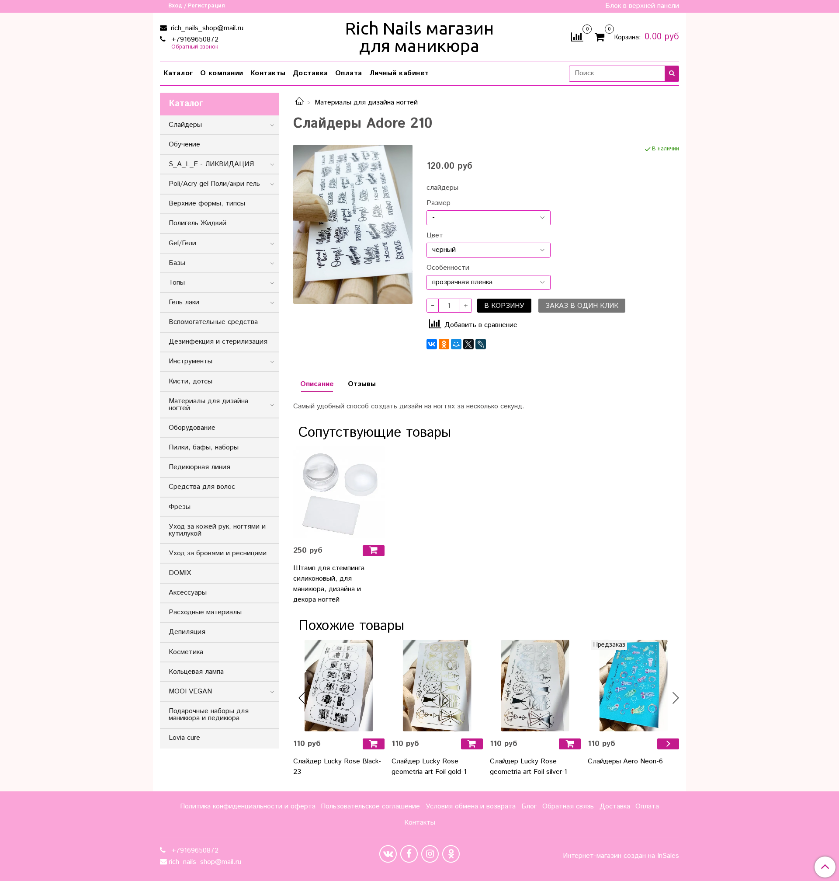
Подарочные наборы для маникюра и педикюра (209, 714)
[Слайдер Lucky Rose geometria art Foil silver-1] (535, 685)
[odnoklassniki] (451, 854)
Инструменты (190, 361)
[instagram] (430, 854)
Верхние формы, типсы (207, 203)
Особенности (447, 268)
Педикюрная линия (199, 467)
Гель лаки (184, 302)
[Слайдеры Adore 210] (353, 224)
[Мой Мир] (456, 344)
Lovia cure (184, 738)
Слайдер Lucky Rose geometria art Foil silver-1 (528, 766)
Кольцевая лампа (196, 672)
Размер (438, 203)
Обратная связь (568, 806)
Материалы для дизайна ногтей (366, 103)
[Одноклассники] (444, 344)
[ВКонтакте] (431, 344)
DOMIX (180, 573)
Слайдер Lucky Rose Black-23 (337, 766)
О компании (221, 73)
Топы (177, 283)
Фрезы (180, 507)
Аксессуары (188, 593)
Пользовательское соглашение (370, 806)
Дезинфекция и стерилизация (218, 342)
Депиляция (187, 632)
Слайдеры (185, 125)
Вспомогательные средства (213, 322)
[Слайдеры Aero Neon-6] (633, 685)
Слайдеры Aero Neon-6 (625, 761)
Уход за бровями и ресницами (218, 553)
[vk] (388, 854)
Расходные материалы (205, 612)
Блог (529, 806)
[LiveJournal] (480, 344)
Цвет (434, 235)
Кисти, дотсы (190, 381)
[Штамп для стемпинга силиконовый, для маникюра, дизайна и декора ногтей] (339, 492)
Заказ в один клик (581, 306)
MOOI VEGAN (190, 691)
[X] (468, 344)
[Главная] (299, 103)
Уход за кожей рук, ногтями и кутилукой (217, 530)
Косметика (186, 652)
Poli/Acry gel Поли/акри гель (214, 184)
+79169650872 (193, 40)
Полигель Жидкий (197, 223)
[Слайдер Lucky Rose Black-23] (339, 685)
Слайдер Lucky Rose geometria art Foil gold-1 (429, 766)
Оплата (348, 73)
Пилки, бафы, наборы (204, 447)
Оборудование (192, 428)
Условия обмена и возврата (471, 806)
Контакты (268, 73)
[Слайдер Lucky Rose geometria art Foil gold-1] (437, 685)
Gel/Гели (182, 243)
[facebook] (409, 854)
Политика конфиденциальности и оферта (247, 806)
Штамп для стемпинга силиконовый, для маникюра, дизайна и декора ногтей (328, 584)
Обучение (184, 144)
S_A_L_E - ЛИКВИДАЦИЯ (211, 164)
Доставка (310, 73)
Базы (177, 263)
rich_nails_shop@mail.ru (206, 28)
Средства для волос (202, 487)
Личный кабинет (399, 73)
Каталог (178, 73)
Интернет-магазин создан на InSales (621, 856)
